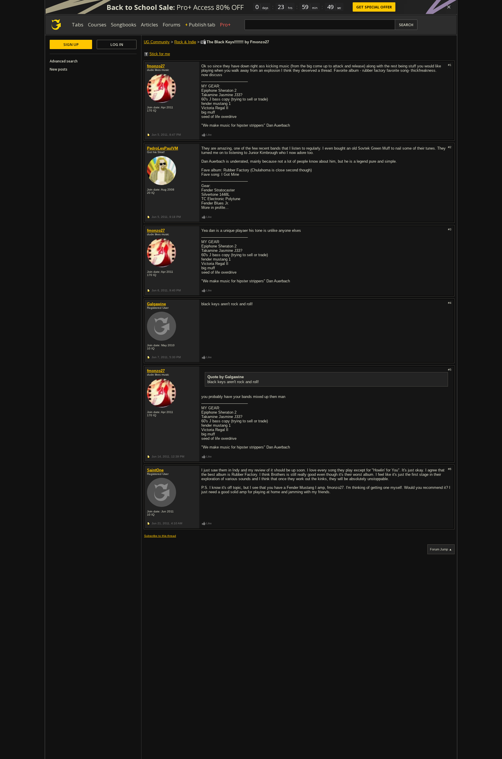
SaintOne (155, 470)
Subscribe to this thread (160, 535)
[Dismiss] (448, 7)
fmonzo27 (156, 66)
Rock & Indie (185, 42)
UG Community (157, 42)
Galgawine (156, 304)
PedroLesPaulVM (162, 148)
